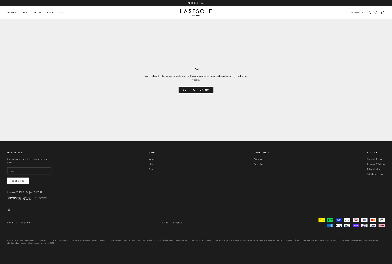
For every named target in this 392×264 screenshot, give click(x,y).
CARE (50, 12)
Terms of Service (374, 159)
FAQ (61, 12)
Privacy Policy (373, 169)
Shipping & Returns (376, 164)
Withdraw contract (375, 174)
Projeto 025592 (15, 192)
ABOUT (37, 12)
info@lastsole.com (357, 240)
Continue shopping (196, 89)
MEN (25, 12)
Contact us (258, 164)
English (355, 12)
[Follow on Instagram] (8, 209)
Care (151, 169)
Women (11, 12)
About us (258, 159)
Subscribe (18, 181)
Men (151, 164)
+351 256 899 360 (332, 240)
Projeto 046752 (34, 192)
